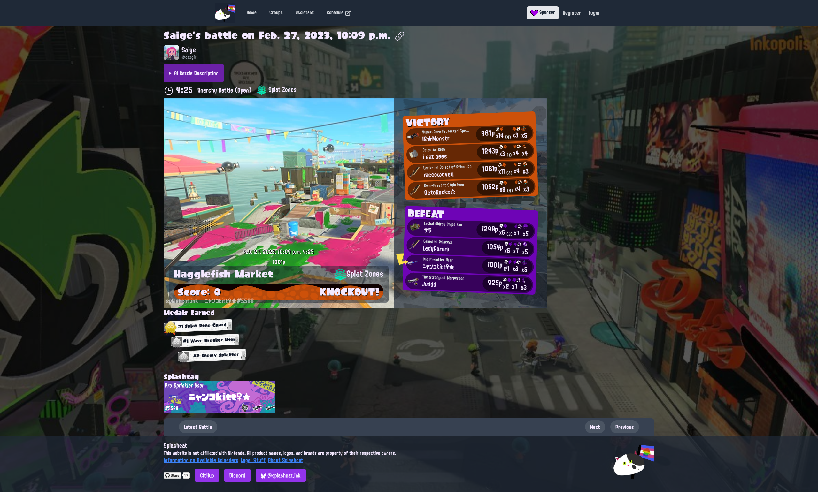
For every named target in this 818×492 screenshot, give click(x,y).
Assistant (305, 12)
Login (594, 13)
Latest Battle (198, 427)
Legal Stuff (253, 460)
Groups (276, 12)
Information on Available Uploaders (201, 460)
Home (252, 12)
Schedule (336, 12)
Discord (237, 475)
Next (595, 427)
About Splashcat (285, 460)
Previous (624, 427)
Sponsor (546, 12)
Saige (178, 35)
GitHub (207, 475)
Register (572, 13)
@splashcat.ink (283, 475)
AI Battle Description (196, 73)
